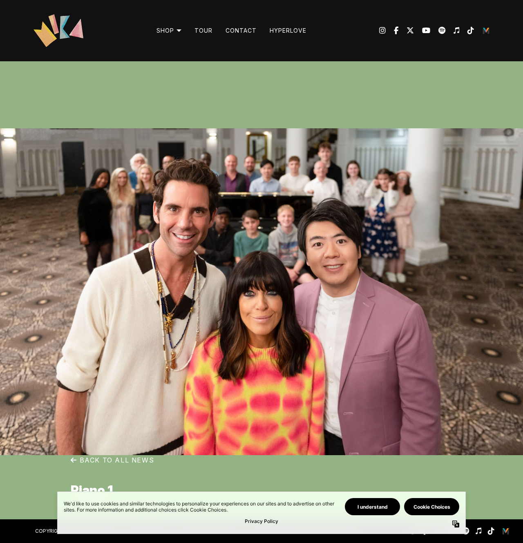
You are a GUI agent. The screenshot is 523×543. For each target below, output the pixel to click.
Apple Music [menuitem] (452, 30)
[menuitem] (168, 31)
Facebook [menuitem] (392, 30)
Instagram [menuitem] (382, 30)
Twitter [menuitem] (406, 30)
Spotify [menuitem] (437, 30)
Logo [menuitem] (486, 30)
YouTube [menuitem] (422, 30)
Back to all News (115, 460)
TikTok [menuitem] (466, 30)
